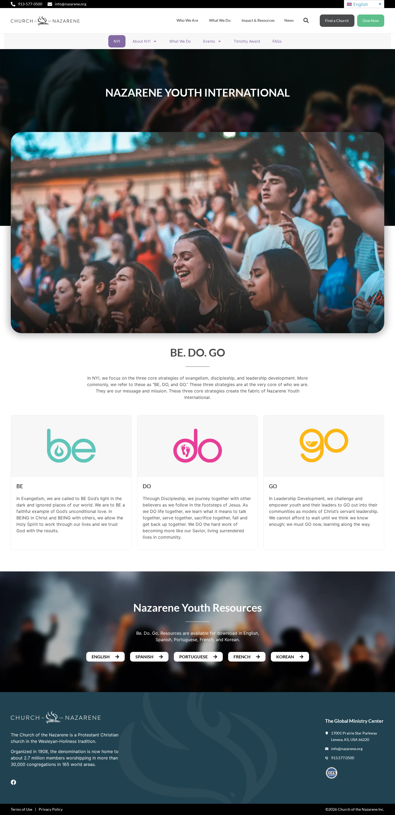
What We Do (180, 41)
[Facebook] (13, 782)
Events (209, 41)
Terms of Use (21, 809)
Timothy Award (247, 41)
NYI (117, 41)
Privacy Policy (51, 809)
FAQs (277, 41)
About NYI (141, 41)
